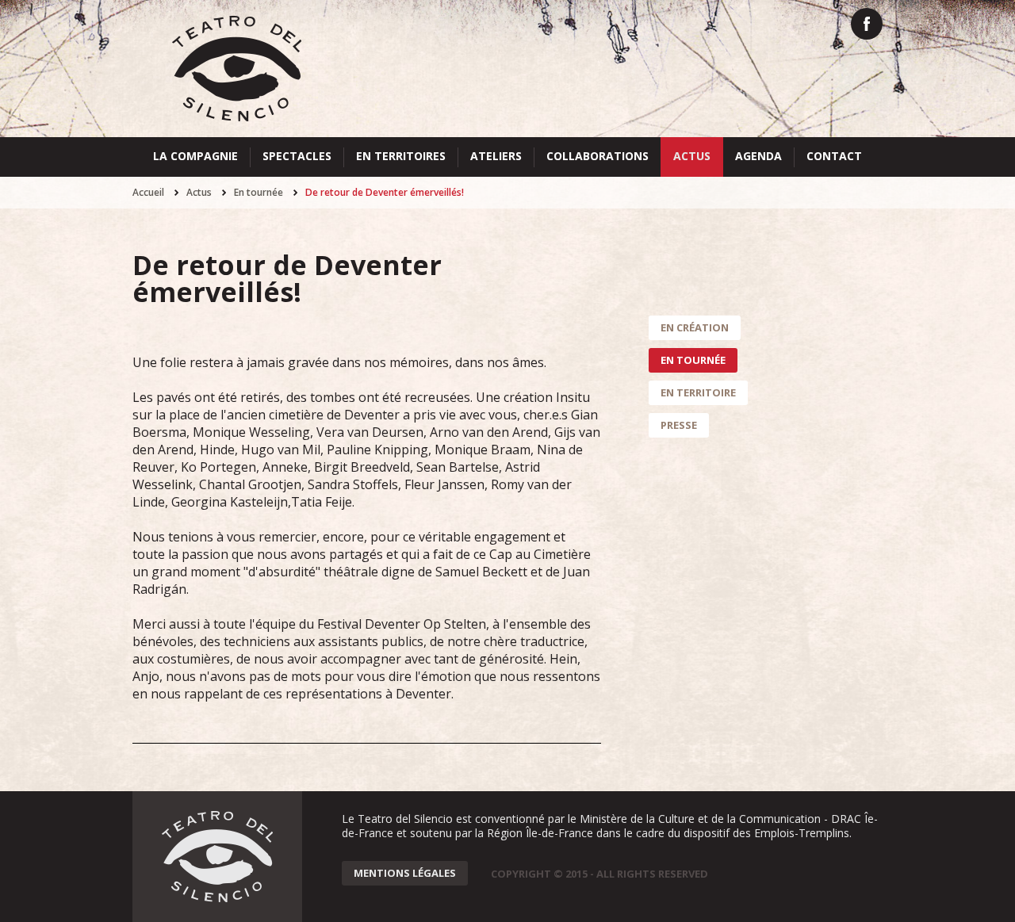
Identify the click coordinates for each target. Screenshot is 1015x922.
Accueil (148, 192)
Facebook (867, 24)
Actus (691, 155)
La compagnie (195, 155)
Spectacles (296, 155)
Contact (834, 155)
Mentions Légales (405, 873)
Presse (679, 425)
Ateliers (496, 155)
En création (695, 327)
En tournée (258, 192)
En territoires (401, 155)
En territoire (698, 392)
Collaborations (597, 155)
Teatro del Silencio (236, 68)
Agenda (758, 155)
